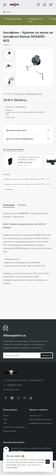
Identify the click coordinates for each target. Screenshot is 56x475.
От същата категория (13, 149)
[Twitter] (18, 397)
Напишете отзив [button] (34, 94)
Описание (9, 204)
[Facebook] (5, 397)
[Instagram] (12, 397)
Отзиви (22, 204)
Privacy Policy (11, 467)
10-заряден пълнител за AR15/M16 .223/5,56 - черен (29, 158)
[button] (9, 50)
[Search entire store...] (44, 4)
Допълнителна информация (19, 138)
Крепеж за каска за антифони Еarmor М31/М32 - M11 (27, 179)
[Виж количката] (51, 4)
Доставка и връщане (16, 130)
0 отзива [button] (19, 94)
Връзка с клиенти (39, 409)
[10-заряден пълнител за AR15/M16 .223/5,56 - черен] (10, 161)
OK (47, 461)
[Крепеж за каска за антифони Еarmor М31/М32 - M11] (6, 450)
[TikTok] (24, 397)
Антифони (8, 189)
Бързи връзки (10, 409)
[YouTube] (30, 397)
